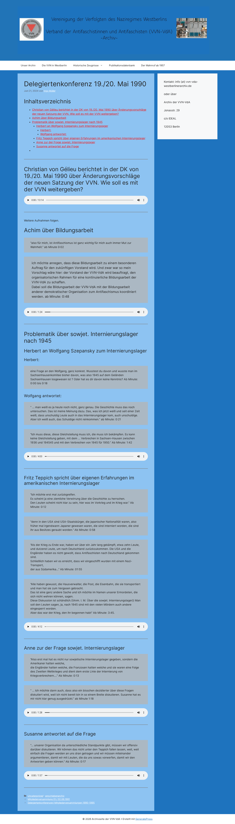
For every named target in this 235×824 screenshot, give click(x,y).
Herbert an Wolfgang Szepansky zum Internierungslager (72, 126)
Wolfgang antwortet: (53, 134)
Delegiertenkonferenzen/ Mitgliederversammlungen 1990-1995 (61, 802)
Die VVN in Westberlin (54, 65)
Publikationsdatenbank (122, 65)
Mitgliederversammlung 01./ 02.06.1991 (49, 799)
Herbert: (45, 130)
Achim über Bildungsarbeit (49, 117)
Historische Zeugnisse (86, 65)
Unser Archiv (28, 65)
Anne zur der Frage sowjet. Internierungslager (65, 142)
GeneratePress (144, 818)
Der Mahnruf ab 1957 (153, 65)
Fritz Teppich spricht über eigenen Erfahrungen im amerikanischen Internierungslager (90, 138)
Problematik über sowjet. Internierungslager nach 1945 (67, 122)
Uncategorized (35, 795)
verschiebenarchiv (54, 795)
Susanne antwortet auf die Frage (57, 146)
